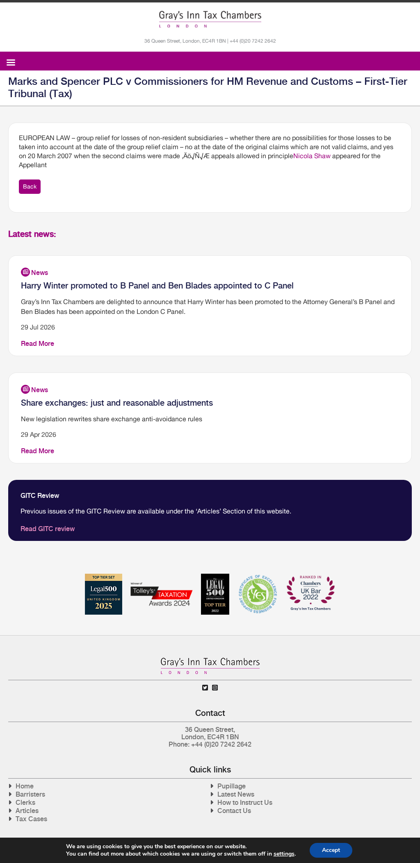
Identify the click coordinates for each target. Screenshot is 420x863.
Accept (331, 850)
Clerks (25, 802)
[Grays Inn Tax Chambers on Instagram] (215, 688)
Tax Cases (31, 819)
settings (284, 854)
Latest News (235, 794)
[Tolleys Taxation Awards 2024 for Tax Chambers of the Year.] (161, 577)
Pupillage (231, 786)
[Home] (210, 19)
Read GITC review (48, 529)
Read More (37, 343)
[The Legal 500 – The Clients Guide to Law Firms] (215, 577)
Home (25, 786)
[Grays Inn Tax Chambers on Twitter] (205, 688)
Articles (27, 811)
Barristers (30, 794)
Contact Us (234, 811)
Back (30, 186)
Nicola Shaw (312, 155)
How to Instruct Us (244, 802)
